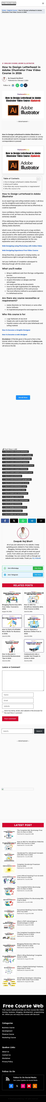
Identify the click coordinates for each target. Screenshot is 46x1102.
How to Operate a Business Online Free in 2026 (32, 631)
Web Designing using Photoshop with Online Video (22, 246)
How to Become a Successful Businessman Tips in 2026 (11, 656)
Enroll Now (23, 397)
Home (4, 10)
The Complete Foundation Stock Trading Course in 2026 (28, 933)
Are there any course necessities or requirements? (22, 186)
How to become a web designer (14, 335)
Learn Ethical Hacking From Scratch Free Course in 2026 (30, 876)
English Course (12, 10)
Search (39, 731)
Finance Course (8, 1034)
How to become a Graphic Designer (16, 330)
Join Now (37, 568)
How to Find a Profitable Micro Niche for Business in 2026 (11, 631)
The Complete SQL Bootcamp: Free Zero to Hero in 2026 (29, 831)
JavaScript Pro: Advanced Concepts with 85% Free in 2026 (30, 854)
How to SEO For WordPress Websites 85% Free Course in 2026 (33, 607)
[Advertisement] (23, 39)
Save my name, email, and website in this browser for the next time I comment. (23, 712)
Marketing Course (9, 1038)
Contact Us (6, 1055)
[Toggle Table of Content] (37, 179)
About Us (5, 1052)
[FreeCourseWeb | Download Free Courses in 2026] (8, 3)
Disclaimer (6, 1058)
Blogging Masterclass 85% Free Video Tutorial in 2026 (12, 607)
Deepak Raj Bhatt (16, 78)
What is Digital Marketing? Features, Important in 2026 (30, 967)
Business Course (8, 1028)
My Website (36, 558)
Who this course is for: (13, 189)
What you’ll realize (11, 184)
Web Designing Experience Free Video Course (20, 250)
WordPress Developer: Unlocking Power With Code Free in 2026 (29, 978)
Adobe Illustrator (26, 63)
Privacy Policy (7, 1062)
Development (7, 1031)
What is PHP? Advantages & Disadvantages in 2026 (27, 922)
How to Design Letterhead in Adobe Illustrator (21, 182)
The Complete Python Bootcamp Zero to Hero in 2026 (28, 888)
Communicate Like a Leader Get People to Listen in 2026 (32, 656)
